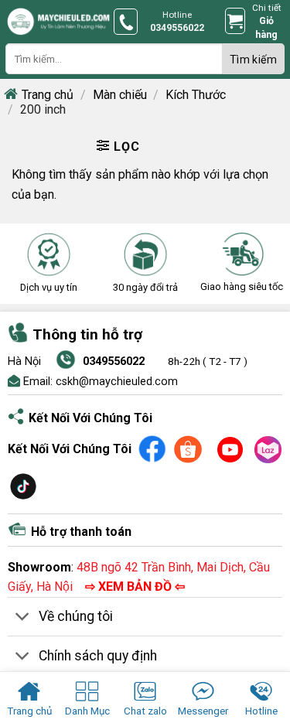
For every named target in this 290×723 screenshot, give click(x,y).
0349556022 (114, 361)
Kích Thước (195, 94)
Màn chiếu (120, 94)
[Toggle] (23, 618)
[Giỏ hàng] (235, 21)
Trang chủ (47, 94)
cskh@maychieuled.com (117, 381)
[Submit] (254, 58)
